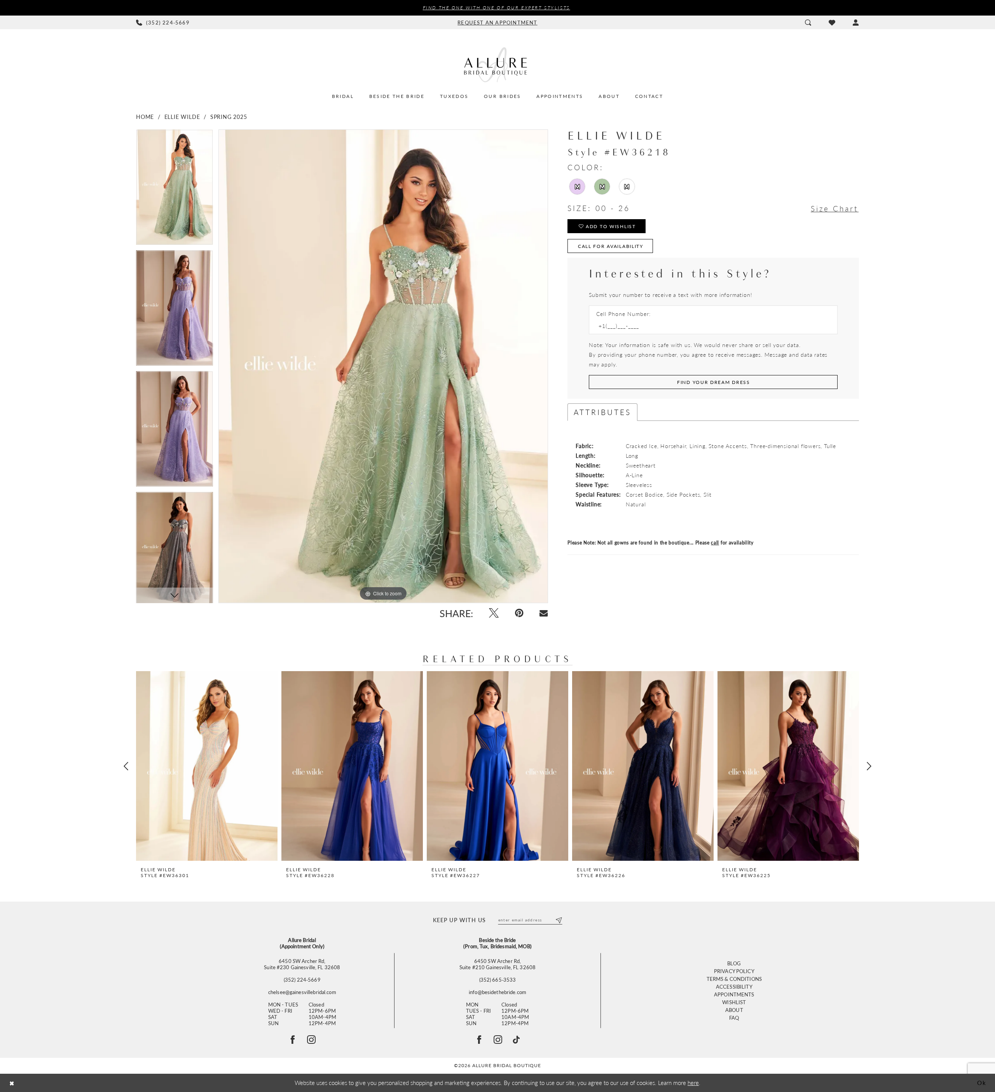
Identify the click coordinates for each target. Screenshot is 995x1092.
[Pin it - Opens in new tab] (519, 613)
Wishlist (734, 1002)
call (715, 542)
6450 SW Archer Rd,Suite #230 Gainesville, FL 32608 (302, 964)
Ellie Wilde (182, 116)
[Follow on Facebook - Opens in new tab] (292, 1039)
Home (145, 116)
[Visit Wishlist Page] (832, 23)
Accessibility (734, 986)
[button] (856, 23)
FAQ (734, 1017)
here (693, 1082)
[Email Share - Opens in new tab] (543, 613)
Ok (981, 1082)
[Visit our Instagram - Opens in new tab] (498, 1039)
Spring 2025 (228, 116)
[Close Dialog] (12, 1083)
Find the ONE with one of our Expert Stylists (496, 7)
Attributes (602, 412)
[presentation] (207, 766)
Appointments (734, 994)
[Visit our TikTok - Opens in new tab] (516, 1039)
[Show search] (808, 23)
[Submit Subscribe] (558, 920)
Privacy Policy (734, 971)
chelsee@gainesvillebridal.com (302, 992)
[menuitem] (163, 22)
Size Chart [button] (835, 209)
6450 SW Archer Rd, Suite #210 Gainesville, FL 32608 (497, 964)
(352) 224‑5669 (302, 980)
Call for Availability (610, 246)
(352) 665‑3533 (497, 980)
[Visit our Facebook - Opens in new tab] (479, 1039)
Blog (734, 963)
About (734, 1010)
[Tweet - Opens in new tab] (494, 613)
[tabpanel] (174, 189)
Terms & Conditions (734, 978)
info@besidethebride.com (497, 992)
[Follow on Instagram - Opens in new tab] (311, 1039)
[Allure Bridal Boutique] (497, 64)
